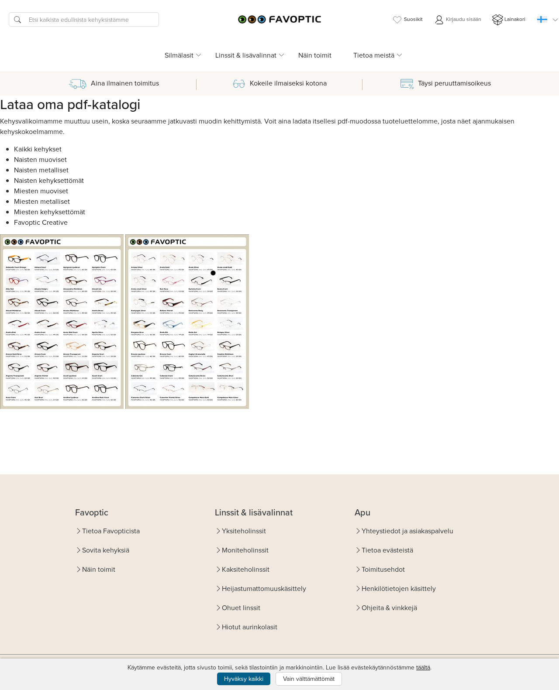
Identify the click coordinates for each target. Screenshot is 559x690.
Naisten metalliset (41, 170)
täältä (423, 667)
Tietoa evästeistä (387, 550)
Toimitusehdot (383, 569)
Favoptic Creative (41, 222)
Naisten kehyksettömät (49, 180)
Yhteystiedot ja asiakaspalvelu (407, 531)
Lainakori (514, 19)
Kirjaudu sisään (463, 19)
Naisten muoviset (40, 159)
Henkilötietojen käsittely (399, 588)
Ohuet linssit (241, 607)
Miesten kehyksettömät (49, 211)
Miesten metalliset (42, 201)
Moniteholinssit (245, 550)
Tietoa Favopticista (111, 531)
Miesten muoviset (41, 191)
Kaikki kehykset (38, 149)
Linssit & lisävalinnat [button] (245, 55)
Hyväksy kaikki (243, 678)
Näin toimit (314, 55)
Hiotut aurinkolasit (249, 627)
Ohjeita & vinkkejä (389, 607)
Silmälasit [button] (179, 55)
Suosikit (413, 19)
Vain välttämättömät (309, 678)
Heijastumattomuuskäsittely (264, 588)
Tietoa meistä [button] (373, 55)
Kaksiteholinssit (245, 569)
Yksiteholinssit (244, 531)
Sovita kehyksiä (105, 550)
